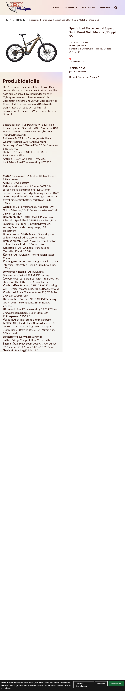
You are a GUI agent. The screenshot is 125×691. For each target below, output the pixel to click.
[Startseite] (7, 20)
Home (55, 7)
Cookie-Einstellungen (81, 684)
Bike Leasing (88, 7)
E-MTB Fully (19, 19)
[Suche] (116, 8)
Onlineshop (70, 7)
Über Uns (105, 7)
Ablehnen (101, 683)
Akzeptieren (116, 683)
